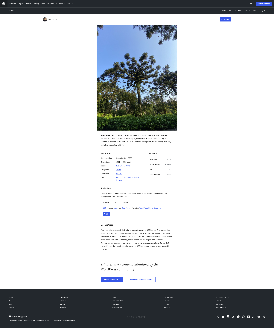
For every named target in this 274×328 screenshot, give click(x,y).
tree (120, 180)
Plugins (62, 304)
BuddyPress (221, 307)
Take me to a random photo (140, 280)
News (11, 301)
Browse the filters (111, 280)
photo (116, 208)
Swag (167, 307)
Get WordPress (264, 4)
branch (118, 177)
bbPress (219, 304)
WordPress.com (222, 297)
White (128, 166)
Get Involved (168, 297)
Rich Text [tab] (106, 202)
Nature (118, 170)
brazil (124, 177)
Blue (117, 166)
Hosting (11, 304)
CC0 (104, 208)
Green (122, 166)
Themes (63, 301)
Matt (218, 301)
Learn (114, 297)
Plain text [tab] (125, 202)
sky (117, 180)
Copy (106, 214)
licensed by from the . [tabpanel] (132, 208)
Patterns (63, 307)
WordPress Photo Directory (150, 208)
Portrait (119, 173)
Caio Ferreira (52, 19)
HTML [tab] (115, 202)
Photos (11, 11)
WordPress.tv (118, 307)
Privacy (11, 307)
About (11, 297)
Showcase (64, 297)
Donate (167, 304)
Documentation (117, 301)
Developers (116, 304)
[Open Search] (251, 3)
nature (136, 177)
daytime (130, 177)
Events (166, 301)
